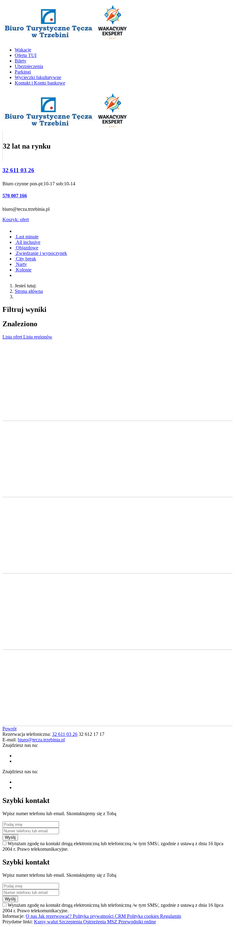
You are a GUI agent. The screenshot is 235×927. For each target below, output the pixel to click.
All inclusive (27, 242)
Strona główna (29, 291)
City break (25, 258)
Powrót (9, 728)
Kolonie (23, 269)
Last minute (27, 236)
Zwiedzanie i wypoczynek (41, 253)
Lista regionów (37, 336)
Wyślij (10, 837)
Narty (21, 264)
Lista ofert (12, 336)
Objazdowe (26, 247)
